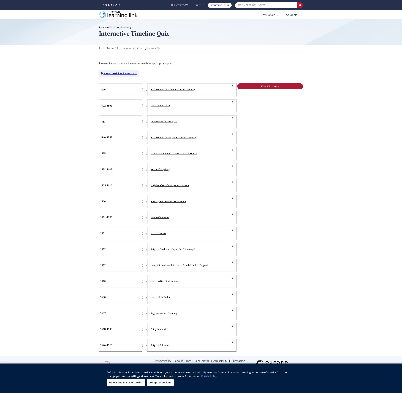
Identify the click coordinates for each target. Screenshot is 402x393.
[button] (180, 5)
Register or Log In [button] (220, 5)
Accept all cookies (160, 382)
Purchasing (238, 361)
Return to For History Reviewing (115, 27)
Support (199, 5)
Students (292, 15)
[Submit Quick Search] (300, 5)
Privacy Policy (163, 361)
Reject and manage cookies (126, 382)
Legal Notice (202, 361)
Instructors (269, 15)
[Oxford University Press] (111, 5)
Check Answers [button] (270, 86)
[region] (201, 378)
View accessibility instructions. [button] (120, 73)
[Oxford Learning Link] (122, 14)
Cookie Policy (183, 361)
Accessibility (220, 361)
